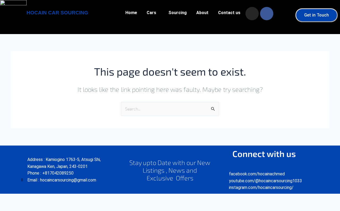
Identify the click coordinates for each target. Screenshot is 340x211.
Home (131, 12)
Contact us (229, 12)
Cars (151, 12)
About (202, 12)
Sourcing (177, 12)
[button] (153, 13)
